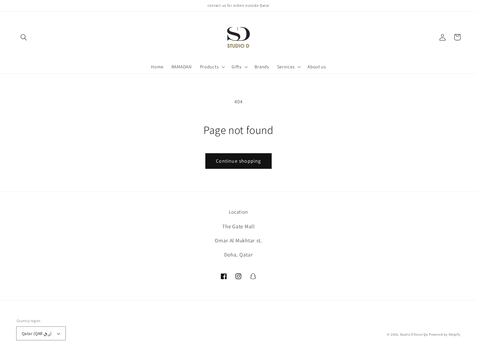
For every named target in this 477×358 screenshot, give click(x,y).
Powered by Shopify (444, 334)
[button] (24, 37)
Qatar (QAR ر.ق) (37, 333)
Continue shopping (238, 161)
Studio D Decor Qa (414, 334)
